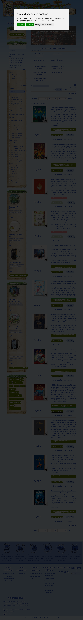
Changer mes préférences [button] (44, 25)
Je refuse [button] (30, 25)
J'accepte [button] (21, 25)
